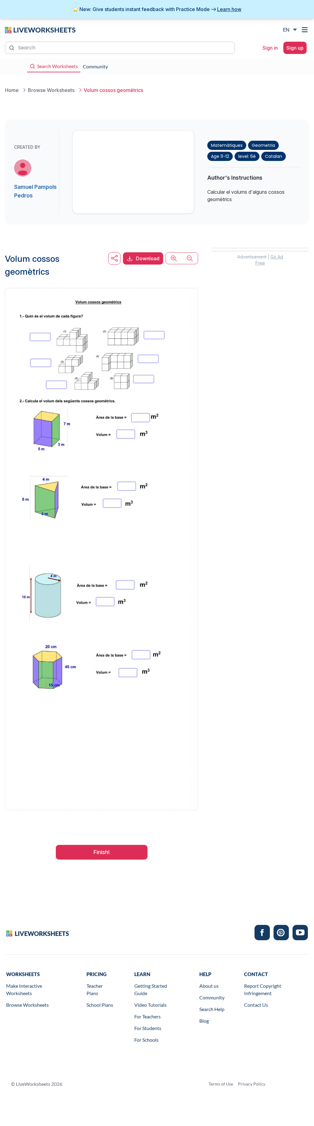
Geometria (263, 145)
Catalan (273, 156)
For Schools (146, 1040)
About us (209, 986)
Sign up (295, 48)
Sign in (270, 48)
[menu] (305, 29)
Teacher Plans (94, 989)
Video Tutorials (150, 1005)
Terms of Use (221, 1083)
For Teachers (147, 1016)
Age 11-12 (220, 156)
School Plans (99, 1005)
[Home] (40, 29)
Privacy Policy (251, 1083)
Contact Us (256, 1005)
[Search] (12, 47)
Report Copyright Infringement (262, 989)
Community (211, 997)
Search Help (211, 1009)
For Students (147, 1028)
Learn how (229, 9)
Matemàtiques (227, 145)
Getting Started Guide (150, 989)
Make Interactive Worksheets (24, 989)
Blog (204, 1021)
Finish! (102, 852)
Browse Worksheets (27, 1005)
